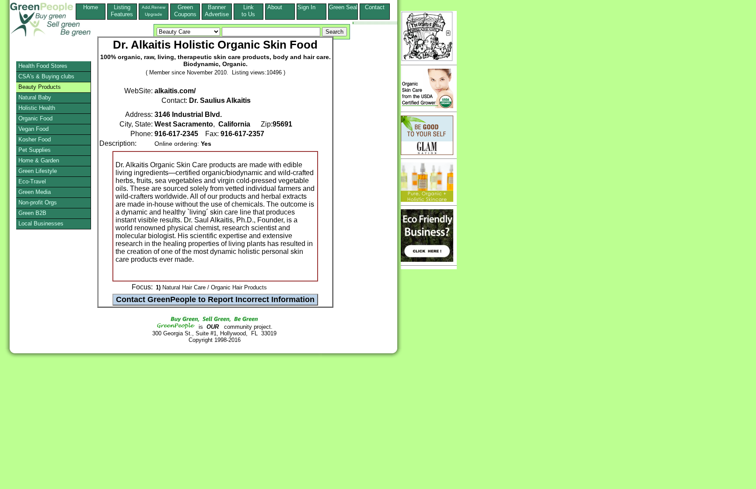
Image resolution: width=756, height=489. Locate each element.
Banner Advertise (217, 11)
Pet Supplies (34, 150)
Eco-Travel (32, 181)
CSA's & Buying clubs (46, 76)
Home (90, 7)
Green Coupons (185, 11)
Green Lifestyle (37, 171)
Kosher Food (34, 139)
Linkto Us (248, 11)
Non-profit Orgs (37, 202)
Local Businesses (40, 223)
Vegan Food (33, 129)
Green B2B (32, 213)
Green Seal (343, 7)
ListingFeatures (122, 11)
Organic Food (35, 118)
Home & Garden (38, 160)
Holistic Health (36, 108)
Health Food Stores (42, 66)
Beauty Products (39, 87)
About (280, 7)
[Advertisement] (41, 321)
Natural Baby (34, 97)
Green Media (34, 192)
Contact (375, 11)
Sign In (312, 7)
